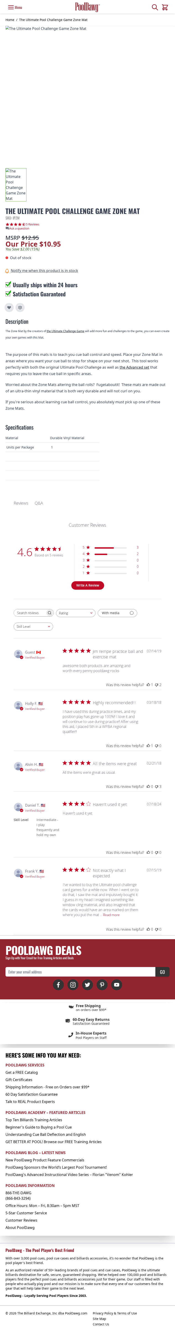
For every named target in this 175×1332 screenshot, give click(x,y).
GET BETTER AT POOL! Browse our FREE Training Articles (53, 1141)
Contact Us (101, 1324)
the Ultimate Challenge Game (65, 331)
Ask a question (19, 228)
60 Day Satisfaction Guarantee (31, 1094)
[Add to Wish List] (9, 307)
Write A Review (87, 585)
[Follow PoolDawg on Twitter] (87, 984)
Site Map (99, 1318)
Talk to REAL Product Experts (30, 1101)
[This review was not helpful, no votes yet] (156, 745)
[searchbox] (29, 612)
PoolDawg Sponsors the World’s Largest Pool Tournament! (56, 1167)
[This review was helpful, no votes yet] (148, 786)
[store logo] (87, 7)
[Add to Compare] (20, 307)
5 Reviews (32, 224)
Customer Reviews (21, 1220)
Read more (111, 915)
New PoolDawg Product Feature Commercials (44, 1160)
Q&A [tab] (39, 503)
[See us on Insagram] (72, 984)
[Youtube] (116, 984)
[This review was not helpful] (156, 684)
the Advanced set (134, 367)
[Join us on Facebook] (58, 984)
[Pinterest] (102, 984)
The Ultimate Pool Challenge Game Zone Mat (53, 20)
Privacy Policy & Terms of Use (115, 1313)
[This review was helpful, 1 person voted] (148, 684)
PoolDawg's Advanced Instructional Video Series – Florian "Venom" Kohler (69, 1174)
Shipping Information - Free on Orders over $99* (47, 1087)
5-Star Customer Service (26, 1212)
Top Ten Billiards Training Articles (33, 1119)
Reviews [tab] (21, 503)
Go (162, 971)
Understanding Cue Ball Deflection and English (45, 1134)
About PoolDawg (20, 1227)
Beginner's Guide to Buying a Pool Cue (38, 1127)
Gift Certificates (18, 1079)
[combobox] (75, 613)
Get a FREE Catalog (21, 1072)
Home (9, 20)
